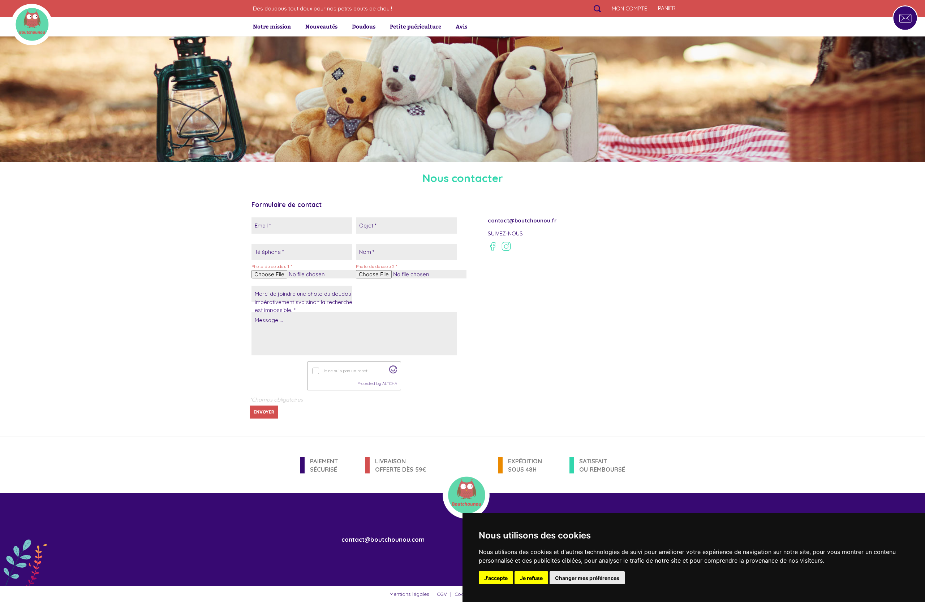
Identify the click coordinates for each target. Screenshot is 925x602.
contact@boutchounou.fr (522, 220)
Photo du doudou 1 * (271, 266)
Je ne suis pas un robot (344, 370)
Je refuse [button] (531, 578)
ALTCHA (389, 383)
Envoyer (264, 412)
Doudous (363, 26)
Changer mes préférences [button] (587, 578)
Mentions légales (409, 594)
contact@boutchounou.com (383, 539)
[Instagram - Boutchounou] (506, 246)
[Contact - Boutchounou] (905, 18)
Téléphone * (269, 251)
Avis (461, 26)
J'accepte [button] (496, 578)
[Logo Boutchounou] (31, 24)
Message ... (269, 320)
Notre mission (272, 26)
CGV (442, 594)
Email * (263, 225)
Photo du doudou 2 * (376, 266)
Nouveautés (321, 26)
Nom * (366, 251)
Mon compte (629, 8)
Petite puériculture (415, 26)
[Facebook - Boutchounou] (493, 246)
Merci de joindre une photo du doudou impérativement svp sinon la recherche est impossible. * (303, 301)
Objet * (368, 225)
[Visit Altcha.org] (393, 371)
